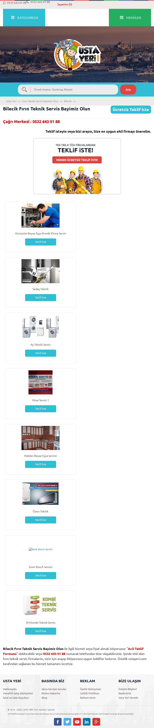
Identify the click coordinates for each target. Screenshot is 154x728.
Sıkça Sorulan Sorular (54, 689)
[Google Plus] (96, 722)
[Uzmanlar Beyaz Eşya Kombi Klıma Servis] (40, 215)
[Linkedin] (86, 722)
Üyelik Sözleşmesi (90, 689)
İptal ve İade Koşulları (16, 697)
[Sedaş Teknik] (40, 271)
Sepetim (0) (64, 4)
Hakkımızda (10, 689)
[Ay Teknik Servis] (40, 326)
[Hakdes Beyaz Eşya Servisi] (40, 437)
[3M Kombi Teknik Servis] (40, 604)
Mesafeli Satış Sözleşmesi (18, 693)
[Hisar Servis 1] (40, 382)
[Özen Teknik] (40, 493)
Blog (44, 697)
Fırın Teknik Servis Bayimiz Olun (40, 101)
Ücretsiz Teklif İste (131, 109)
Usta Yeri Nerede (128, 697)
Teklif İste (40, 241)
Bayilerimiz (125, 693)
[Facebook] (58, 722)
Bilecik (68, 101)
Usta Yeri (11, 101)
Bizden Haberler (51, 693)
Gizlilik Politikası (89, 693)
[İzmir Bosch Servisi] (40, 549)
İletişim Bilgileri (128, 689)
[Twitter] (67, 722)
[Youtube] (77, 722)
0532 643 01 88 (16, 2)
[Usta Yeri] (77, 50)
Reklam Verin (87, 697)
